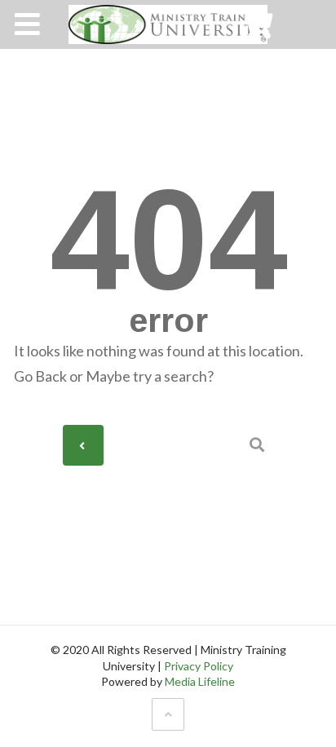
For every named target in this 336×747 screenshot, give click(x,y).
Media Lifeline (200, 681)
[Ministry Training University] (168, 24)
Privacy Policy (198, 666)
